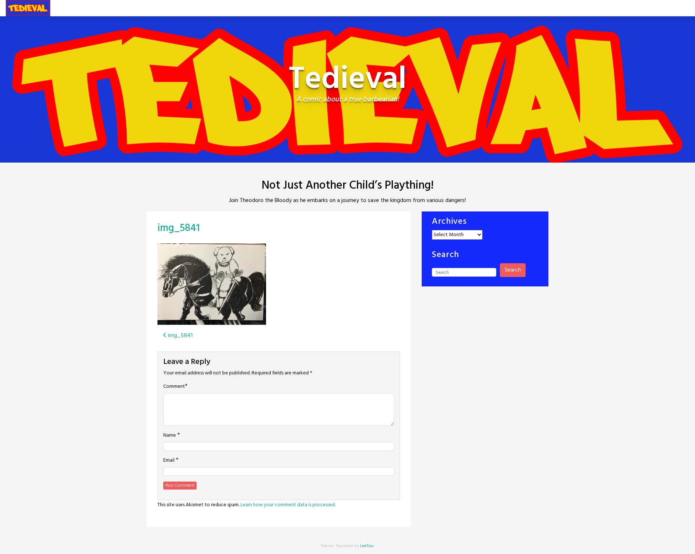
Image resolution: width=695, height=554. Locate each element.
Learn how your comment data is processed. (288, 505)
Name (169, 435)
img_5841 (178, 228)
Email (168, 460)
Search (513, 270)
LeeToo (367, 546)
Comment (174, 386)
